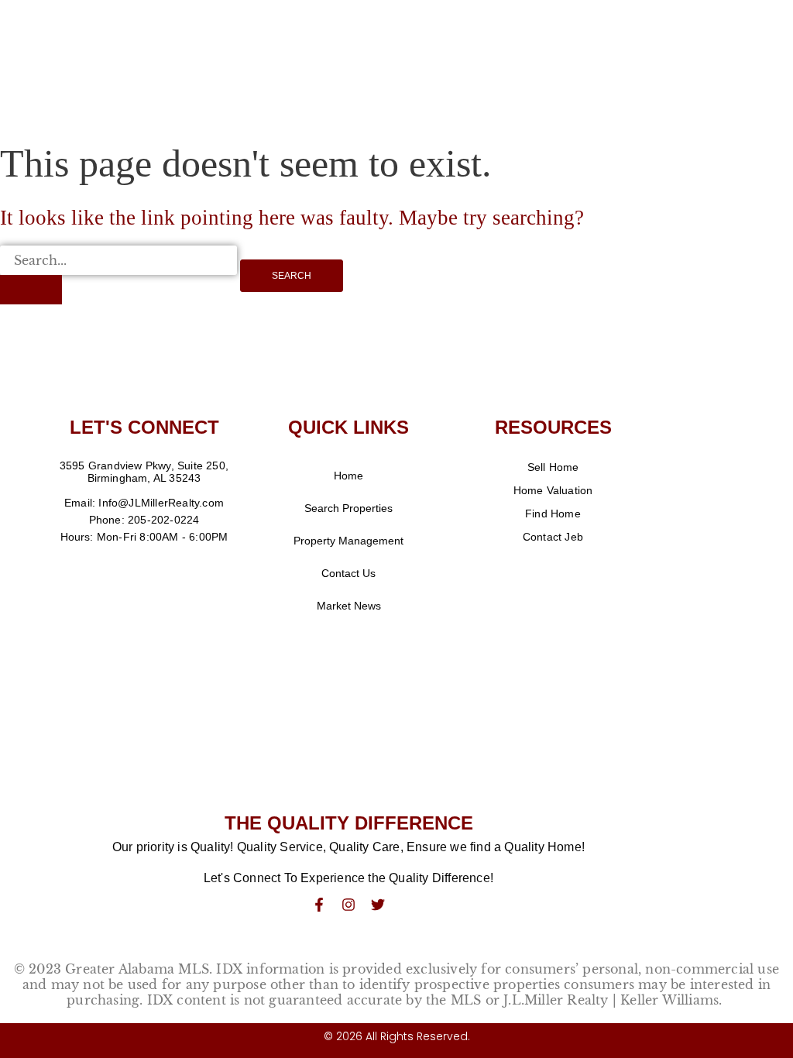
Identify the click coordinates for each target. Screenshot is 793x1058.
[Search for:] (118, 275)
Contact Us (348, 573)
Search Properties (348, 508)
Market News (349, 605)
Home (348, 475)
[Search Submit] (31, 289)
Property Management (348, 540)
